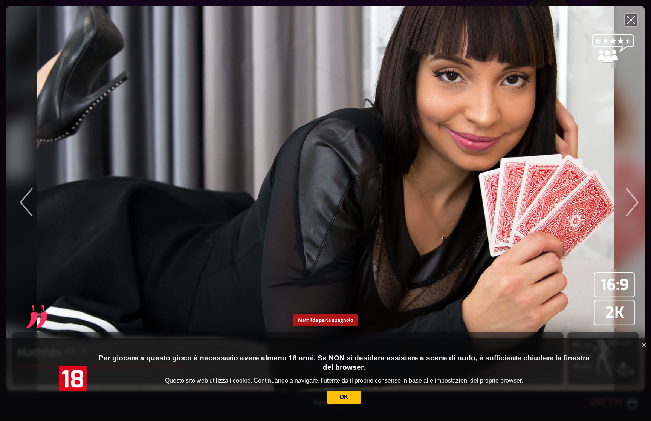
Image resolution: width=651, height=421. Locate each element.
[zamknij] (644, 345)
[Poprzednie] (88, 198)
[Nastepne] (563, 198)
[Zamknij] (631, 20)
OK (343, 397)
